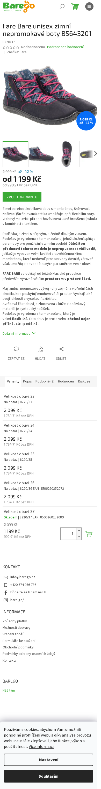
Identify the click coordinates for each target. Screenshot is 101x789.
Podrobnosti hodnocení (65, 47)
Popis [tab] (27, 381)
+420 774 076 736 (23, 584)
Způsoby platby (15, 621)
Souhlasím (49, 776)
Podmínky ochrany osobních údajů (29, 653)
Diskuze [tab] (84, 381)
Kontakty (10, 660)
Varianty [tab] (13, 381)
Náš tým (9, 690)
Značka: (17, 52)
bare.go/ (17, 600)
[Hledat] (62, 6)
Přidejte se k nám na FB (28, 592)
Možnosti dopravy (17, 627)
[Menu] (89, 6)
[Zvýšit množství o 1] (78, 531)
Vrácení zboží (13, 634)
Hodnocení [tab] (66, 381)
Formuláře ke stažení (19, 641)
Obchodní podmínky (18, 647)
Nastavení (48, 760)
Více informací (41, 746)
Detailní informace (17, 333)
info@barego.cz (22, 577)
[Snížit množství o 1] (78, 537)
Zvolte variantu (22, 197)
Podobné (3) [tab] (44, 381)
